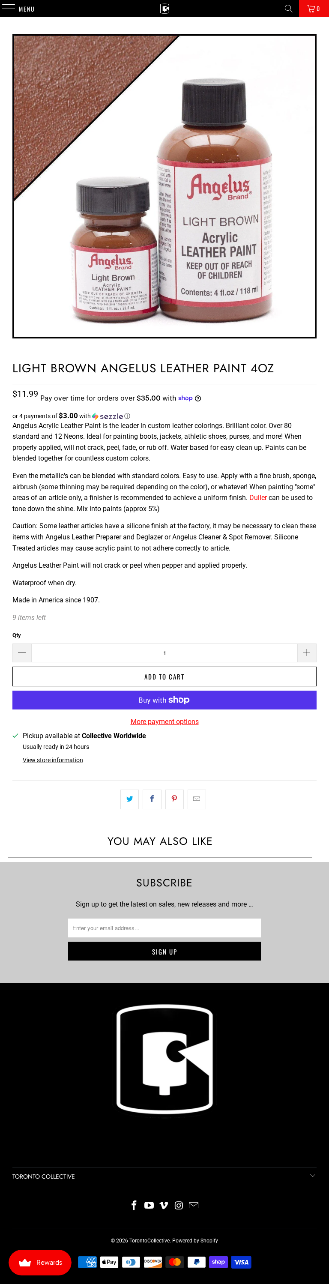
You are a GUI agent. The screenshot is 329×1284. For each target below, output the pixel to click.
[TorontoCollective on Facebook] (134, 1206)
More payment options (165, 722)
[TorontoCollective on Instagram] (179, 1206)
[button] (164, 416)
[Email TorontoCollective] (194, 1206)
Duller (258, 498)
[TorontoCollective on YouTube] (149, 1206)
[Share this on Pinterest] (174, 799)
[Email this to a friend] (197, 799)
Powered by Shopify (195, 1241)
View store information (53, 760)
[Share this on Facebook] (152, 799)
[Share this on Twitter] (129, 799)
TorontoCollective (149, 1241)
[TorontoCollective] (164, 8)
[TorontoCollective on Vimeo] (164, 1206)
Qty (16, 635)
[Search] (289, 8)
